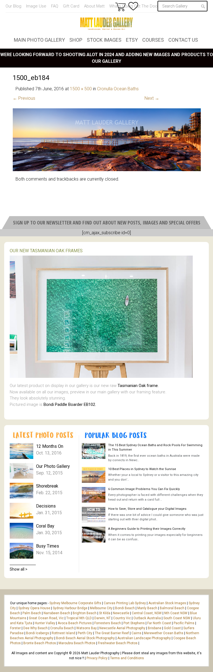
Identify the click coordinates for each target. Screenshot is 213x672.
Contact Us (183, 40)
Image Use (36, 6)
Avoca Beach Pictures (75, 623)
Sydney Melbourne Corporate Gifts (75, 603)
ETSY (132, 40)
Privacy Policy (97, 658)
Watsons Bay (86, 628)
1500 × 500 (81, 88)
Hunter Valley (45, 623)
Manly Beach (147, 608)
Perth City (85, 633)
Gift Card (71, 6)
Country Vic (122, 618)
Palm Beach (31, 613)
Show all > (18, 569)
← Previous (24, 98)
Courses (153, 40)
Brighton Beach (85, 613)
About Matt (94, 6)
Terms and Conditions (127, 658)
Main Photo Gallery (39, 40)
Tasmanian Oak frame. (138, 385)
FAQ (54, 6)
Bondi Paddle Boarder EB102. (70, 404)
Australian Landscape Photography (144, 638)
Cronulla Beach (62, 628)
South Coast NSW (176, 618)
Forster (15, 628)
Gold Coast (172, 628)
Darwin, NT (102, 618)
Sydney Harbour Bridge (70, 608)
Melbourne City (101, 608)
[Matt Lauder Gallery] (106, 24)
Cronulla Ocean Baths (118, 88)
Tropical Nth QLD (79, 618)
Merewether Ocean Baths (163, 633)
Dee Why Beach (35, 628)
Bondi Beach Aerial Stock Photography (85, 638)
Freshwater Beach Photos (118, 643)
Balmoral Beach (172, 608)
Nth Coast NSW (175, 613)
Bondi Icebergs (37, 633)
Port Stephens (134, 623)
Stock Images (104, 40)
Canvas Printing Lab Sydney (125, 603)
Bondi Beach (125, 608)
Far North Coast (159, 623)
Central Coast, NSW (147, 613)
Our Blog (13, 6)
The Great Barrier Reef (112, 633)
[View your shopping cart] (120, 6)
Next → (151, 98)
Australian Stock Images (167, 603)
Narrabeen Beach (57, 613)
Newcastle (121, 613)
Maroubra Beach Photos (77, 643)
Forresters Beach (107, 623)
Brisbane (154, 628)
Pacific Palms (184, 623)
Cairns (136, 633)
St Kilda (104, 613)
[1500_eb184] (107, 169)
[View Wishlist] (133, 6)
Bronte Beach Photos (39, 643)
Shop (75, 40)
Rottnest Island (63, 633)
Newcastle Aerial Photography (122, 628)
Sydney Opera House (34, 608)
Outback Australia (147, 618)
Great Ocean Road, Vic (46, 618)
